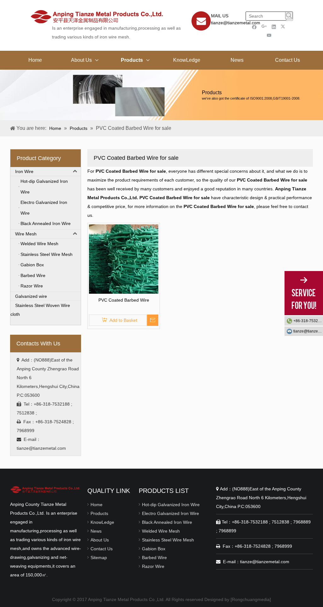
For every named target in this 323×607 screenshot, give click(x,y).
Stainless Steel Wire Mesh (168, 539)
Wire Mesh (26, 233)
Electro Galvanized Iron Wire (170, 513)
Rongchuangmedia (251, 599)
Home (97, 504)
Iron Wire (24, 171)
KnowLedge (102, 522)
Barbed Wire (154, 557)
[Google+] (264, 27)
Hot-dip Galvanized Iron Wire (171, 504)
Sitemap (99, 557)
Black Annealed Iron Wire (167, 522)
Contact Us (102, 548)
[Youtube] (269, 35)
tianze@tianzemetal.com (235, 22)
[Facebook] (254, 27)
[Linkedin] (274, 27)
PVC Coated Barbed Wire (123, 300)
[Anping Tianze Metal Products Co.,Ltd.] (45, 489)
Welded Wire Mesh (161, 531)
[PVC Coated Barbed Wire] (123, 258)
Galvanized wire (31, 296)
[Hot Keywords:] (289, 15)
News (96, 531)
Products (99, 513)
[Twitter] (284, 27)
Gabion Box (153, 548)
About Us (100, 539)
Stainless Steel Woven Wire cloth (40, 310)
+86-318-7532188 (308, 321)
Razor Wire (153, 566)
